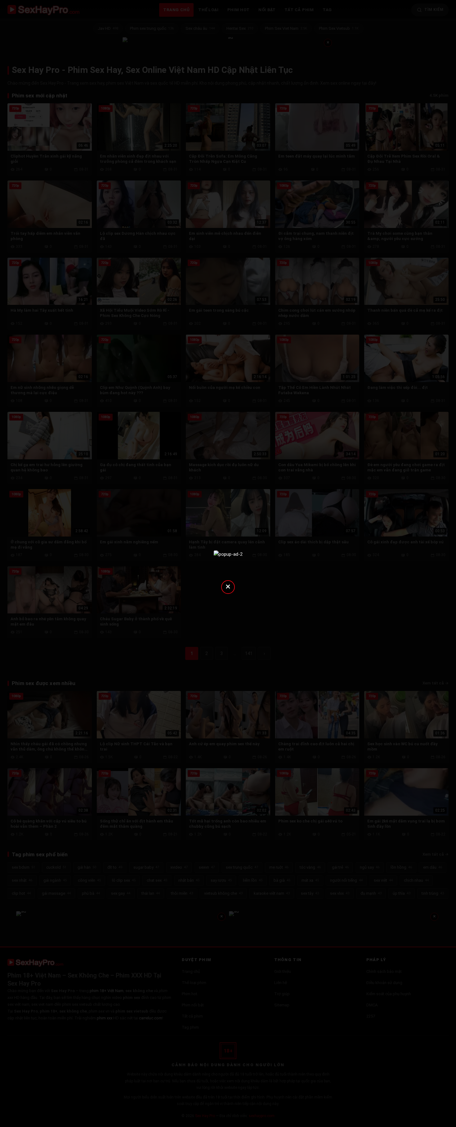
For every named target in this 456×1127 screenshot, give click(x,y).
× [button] (228, 586)
